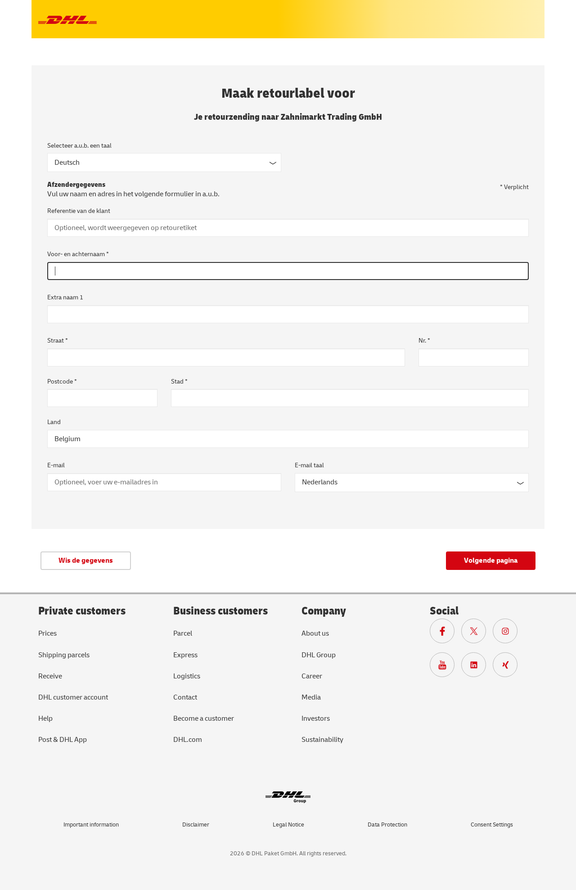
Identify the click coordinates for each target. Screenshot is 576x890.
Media (311, 697)
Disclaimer (195, 824)
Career (312, 676)
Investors (316, 718)
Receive (50, 676)
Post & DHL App (62, 739)
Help (45, 718)
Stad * (179, 381)
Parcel (182, 633)
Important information (91, 824)
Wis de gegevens (85, 560)
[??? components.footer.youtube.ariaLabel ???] (445, 667)
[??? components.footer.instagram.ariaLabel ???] (508, 633)
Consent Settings (492, 824)
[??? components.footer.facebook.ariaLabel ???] (445, 633)
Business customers (220, 611)
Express (185, 655)
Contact (185, 697)
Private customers (82, 611)
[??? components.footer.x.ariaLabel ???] (477, 633)
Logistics (186, 676)
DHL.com (187, 739)
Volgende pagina (491, 560)
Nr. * (424, 340)
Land (54, 422)
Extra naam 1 (65, 297)
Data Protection (387, 824)
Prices (47, 633)
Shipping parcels (64, 655)
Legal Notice (288, 824)
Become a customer (203, 718)
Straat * (57, 340)
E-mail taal (309, 465)
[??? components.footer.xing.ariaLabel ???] (508, 667)
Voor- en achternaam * (78, 254)
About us (315, 633)
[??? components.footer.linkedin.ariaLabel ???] (477, 667)
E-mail (56, 465)
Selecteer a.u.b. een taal (79, 145)
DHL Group (319, 655)
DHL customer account (73, 697)
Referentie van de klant (78, 211)
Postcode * (62, 381)
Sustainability (322, 739)
